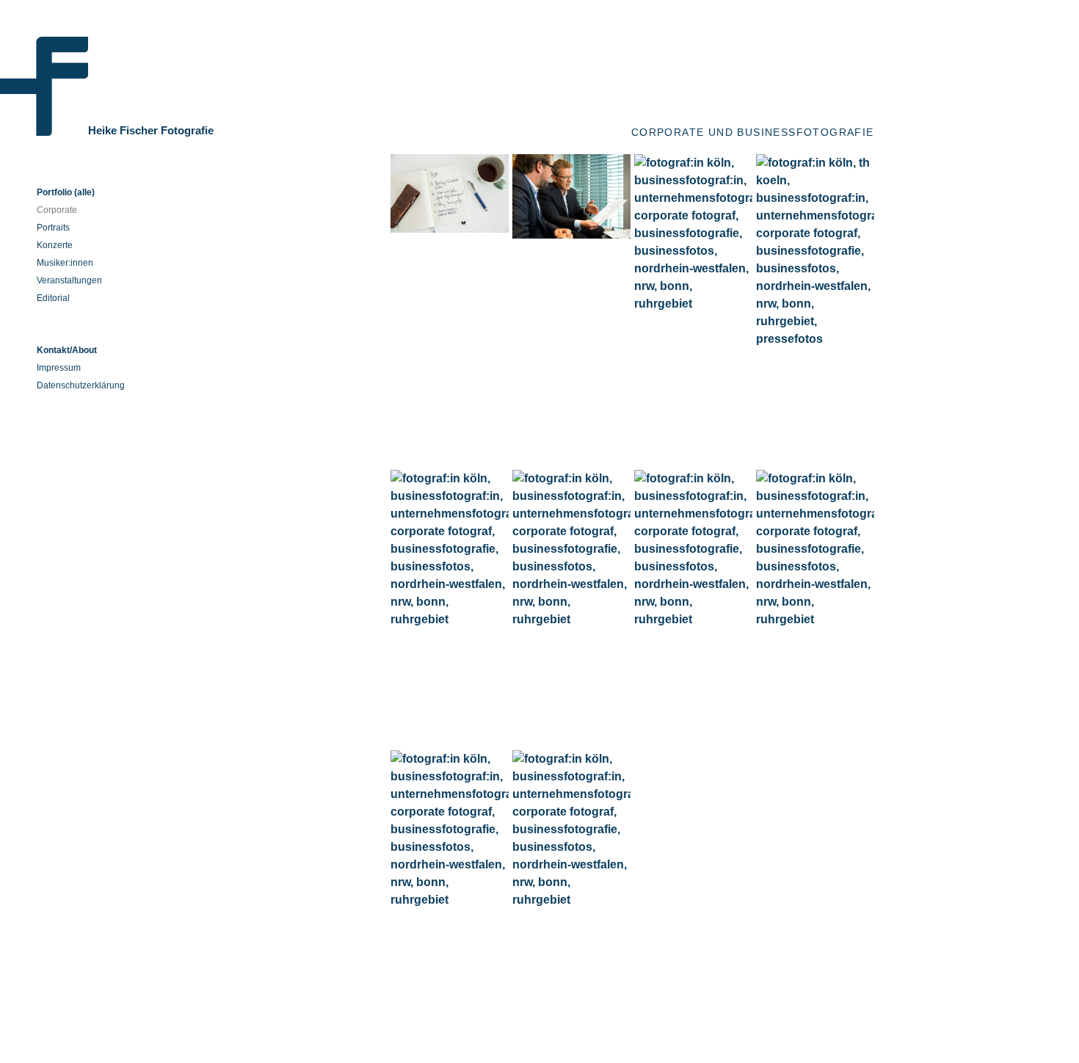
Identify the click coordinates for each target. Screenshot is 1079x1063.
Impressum (59, 368)
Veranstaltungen (69, 280)
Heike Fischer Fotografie (151, 130)
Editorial (53, 298)
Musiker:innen (65, 263)
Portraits (53, 227)
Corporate (57, 210)
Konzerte (55, 245)
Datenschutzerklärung (81, 385)
